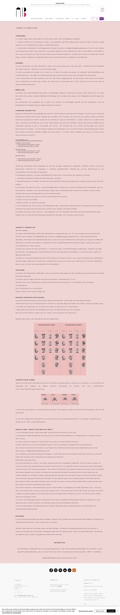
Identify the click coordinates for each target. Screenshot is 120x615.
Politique (86, 583)
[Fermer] (118, 610)
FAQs (85, 604)
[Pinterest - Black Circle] (60, 570)
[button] (102, 10)
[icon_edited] (74, 570)
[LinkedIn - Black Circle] (65, 570)
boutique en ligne (42, 42)
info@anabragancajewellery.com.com (79, 48)
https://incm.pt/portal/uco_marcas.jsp (61, 313)
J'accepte (111, 611)
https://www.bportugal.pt (36, 422)
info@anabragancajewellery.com (67, 236)
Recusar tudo (100, 611)
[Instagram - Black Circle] (56, 570)
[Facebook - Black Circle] (51, 570)
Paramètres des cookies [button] (86, 611)
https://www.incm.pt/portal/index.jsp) (30, 291)
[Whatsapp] (69, 570)
